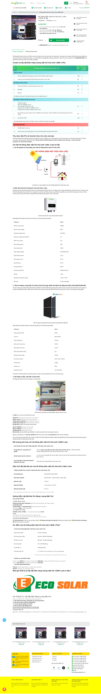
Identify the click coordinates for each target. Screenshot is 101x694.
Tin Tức (69, 7)
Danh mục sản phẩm (21, 7)
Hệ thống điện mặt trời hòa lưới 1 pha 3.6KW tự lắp (41, 642)
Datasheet (60, 7)
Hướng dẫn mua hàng (37, 656)
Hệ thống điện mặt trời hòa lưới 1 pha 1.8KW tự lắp (21, 642)
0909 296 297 (43, 45)
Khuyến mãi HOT (38, 7)
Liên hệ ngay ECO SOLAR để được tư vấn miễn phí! (26, 607)
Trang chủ (54, 656)
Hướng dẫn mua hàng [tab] (31, 51)
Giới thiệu (54, 658)
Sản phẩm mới (49, 7)
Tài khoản (75, 2)
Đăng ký (81, 3)
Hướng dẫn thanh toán (37, 658)
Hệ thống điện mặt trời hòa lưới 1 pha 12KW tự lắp (61, 642)
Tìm (66, 3)
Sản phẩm (54, 660)
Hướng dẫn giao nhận (37, 660)
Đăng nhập (75, 3)
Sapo (56, 691)
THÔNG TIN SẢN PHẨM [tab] (18, 51)
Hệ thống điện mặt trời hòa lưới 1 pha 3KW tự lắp (80, 642)
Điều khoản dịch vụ (36, 661)
